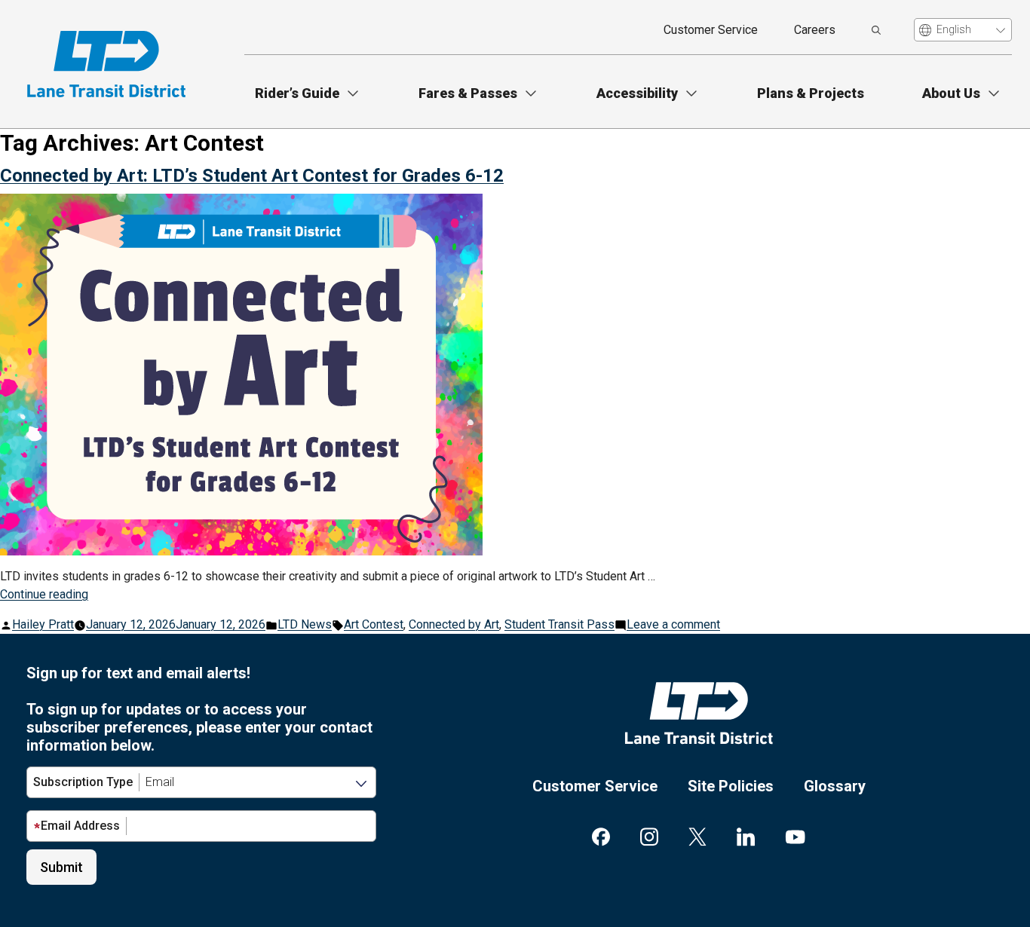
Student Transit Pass (559, 624)
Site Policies (731, 786)
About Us (951, 93)
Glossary (835, 786)
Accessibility (637, 93)
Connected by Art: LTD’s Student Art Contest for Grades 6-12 (252, 175)
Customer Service (711, 30)
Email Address (80, 825)
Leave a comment (673, 624)
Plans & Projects (810, 93)
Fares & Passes (467, 93)
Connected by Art (454, 624)
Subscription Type (83, 782)
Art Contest (373, 624)
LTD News (304, 624)
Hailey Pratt (43, 624)
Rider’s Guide (297, 93)
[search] (876, 30)
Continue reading (44, 594)
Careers (814, 30)
